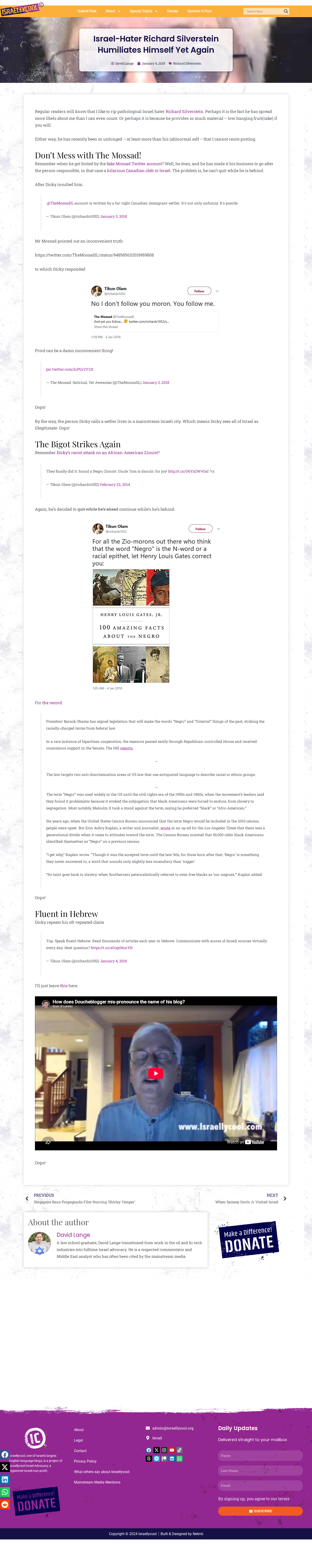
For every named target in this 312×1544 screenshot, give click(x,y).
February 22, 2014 (115, 484)
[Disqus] (156, 1345)
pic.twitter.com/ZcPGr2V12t (69, 369)
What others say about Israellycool (102, 1472)
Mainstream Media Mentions (97, 1482)
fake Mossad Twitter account (134, 163)
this (64, 985)
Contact (80, 1451)
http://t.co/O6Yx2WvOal (188, 471)
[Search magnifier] (286, 11)
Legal (78, 1440)
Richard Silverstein (187, 63)
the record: (52, 702)
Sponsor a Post (200, 11)
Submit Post (87, 11)
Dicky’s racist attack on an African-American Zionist (107, 452)
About (110, 11)
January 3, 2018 (113, 216)
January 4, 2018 (113, 960)
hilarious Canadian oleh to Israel (138, 170)
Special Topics (141, 11)
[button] (5, 1455)
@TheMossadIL (60, 203)
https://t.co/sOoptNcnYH (111, 947)
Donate (172, 11)
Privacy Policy (85, 1461)
